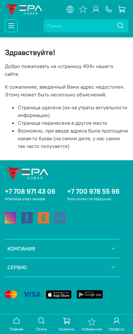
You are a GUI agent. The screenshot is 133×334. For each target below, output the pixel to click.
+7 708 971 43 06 (30, 191)
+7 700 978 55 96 (93, 191)
